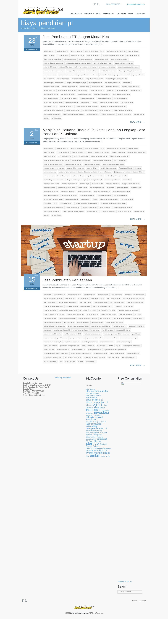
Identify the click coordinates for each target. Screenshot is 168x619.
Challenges (89, 408)
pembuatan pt (91, 439)
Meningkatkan (97, 435)
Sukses (96, 446)
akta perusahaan (92, 393)
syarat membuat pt (96, 451)
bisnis (97, 404)
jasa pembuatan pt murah (96, 433)
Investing (89, 415)
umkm (95, 455)
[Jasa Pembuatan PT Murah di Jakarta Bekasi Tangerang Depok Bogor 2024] (46, 9)
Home (34, 28)
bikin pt (88, 405)
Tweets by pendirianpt (62, 378)
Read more (137, 122)
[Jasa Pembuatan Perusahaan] (84, 276)
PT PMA (89, 441)
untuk (103, 456)
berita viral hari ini (91, 397)
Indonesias (89, 413)
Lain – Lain (121, 13)
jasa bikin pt (91, 422)
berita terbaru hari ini (93, 395)
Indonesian (106, 410)
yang (108, 456)
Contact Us (141, 13)
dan (96, 407)
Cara (105, 405)
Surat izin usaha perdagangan (98, 448)
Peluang (100, 437)
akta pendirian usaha (97, 391)
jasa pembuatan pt (96, 428)
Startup (97, 441)
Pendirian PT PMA (92, 13)
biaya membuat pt (94, 400)
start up (92, 443)
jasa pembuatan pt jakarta (94, 430)
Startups (103, 444)
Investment (97, 415)
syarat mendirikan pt (98, 453)
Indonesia (93, 410)
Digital (102, 408)
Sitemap (142, 601)
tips (87, 456)
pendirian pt (102, 439)
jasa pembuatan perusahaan (93, 425)
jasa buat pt (101, 422)
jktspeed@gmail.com (136, 4)
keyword (89, 385)
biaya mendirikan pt (97, 402)
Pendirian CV (76, 13)
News (130, 13)
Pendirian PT (108, 13)
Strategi (89, 446)
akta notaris (90, 389)
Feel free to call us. (124, 582)
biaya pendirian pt (48, 28)
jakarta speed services (94, 418)
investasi (101, 412)
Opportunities (91, 437)
